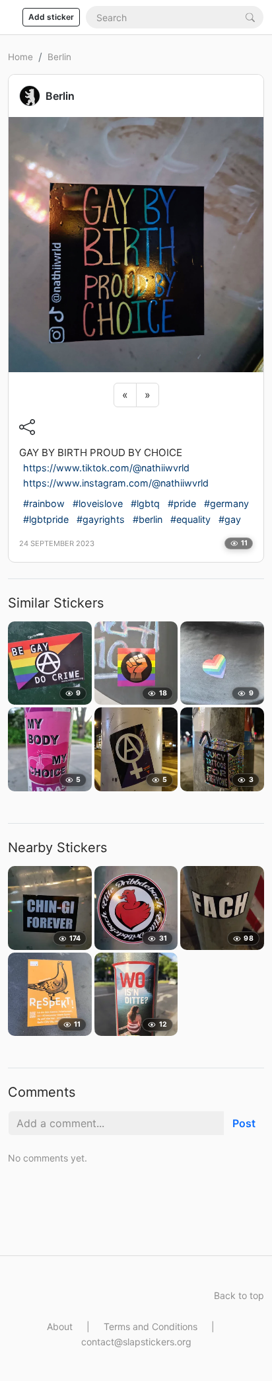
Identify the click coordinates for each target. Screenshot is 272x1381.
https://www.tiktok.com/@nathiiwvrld (106, 467)
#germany (226, 503)
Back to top (239, 1295)
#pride (182, 503)
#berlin (147, 519)
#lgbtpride (46, 519)
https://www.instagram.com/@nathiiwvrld (116, 483)
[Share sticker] (27, 426)
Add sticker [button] (51, 17)
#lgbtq (145, 503)
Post (243, 1123)
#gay (230, 519)
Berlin (59, 57)
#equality (190, 519)
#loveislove (98, 503)
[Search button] (250, 16)
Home (20, 57)
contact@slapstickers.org (136, 1341)
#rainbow (44, 503)
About (60, 1326)
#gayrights (101, 519)
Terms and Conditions (150, 1326)
